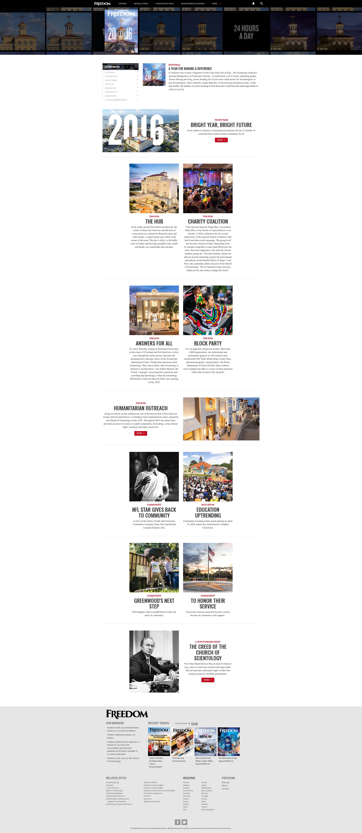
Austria (186, 782)
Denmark (186, 796)
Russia (204, 799)
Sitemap (225, 782)
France (186, 801)
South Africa (188, 791)
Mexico (186, 799)
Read (220, 140)
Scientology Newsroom (115, 796)
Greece (204, 782)
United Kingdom (208, 810)
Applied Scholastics (152, 801)
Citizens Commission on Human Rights (159, 791)
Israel (185, 807)
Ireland (186, 804)
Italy (184, 810)
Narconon (148, 799)
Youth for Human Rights (153, 788)
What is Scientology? (114, 791)
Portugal (204, 796)
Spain (203, 801)
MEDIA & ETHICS (141, 4)
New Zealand (206, 791)
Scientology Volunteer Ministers (119, 804)
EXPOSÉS (123, 4)
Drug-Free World (150, 782)
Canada (186, 788)
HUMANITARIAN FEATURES (193, 4)
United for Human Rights (154, 785)
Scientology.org (112, 782)
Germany (186, 793)
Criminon (147, 796)
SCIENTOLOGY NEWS (165, 4)
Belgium (186, 785)
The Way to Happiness (153, 793)
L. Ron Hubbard (112, 788)
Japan (203, 785)
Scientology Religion (114, 793)
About (224, 785)
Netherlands (206, 788)
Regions (189, 778)
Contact (225, 789)
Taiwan (204, 807)
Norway (204, 793)
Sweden (204, 804)
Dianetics (110, 785)
